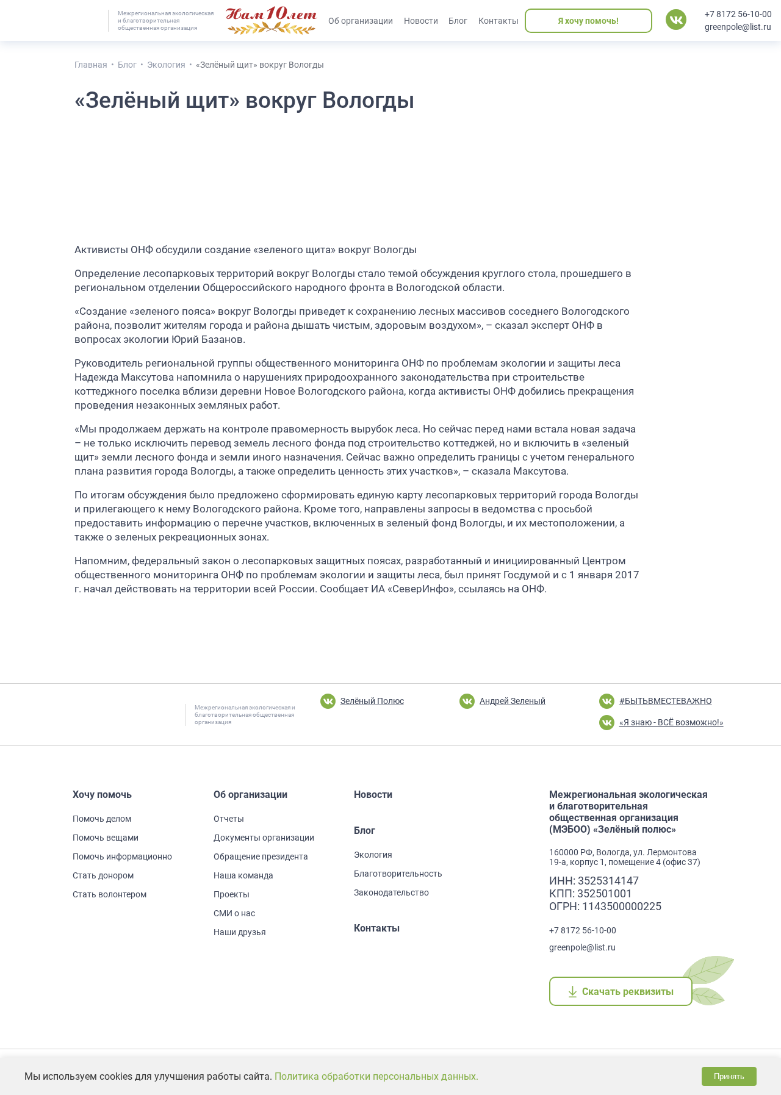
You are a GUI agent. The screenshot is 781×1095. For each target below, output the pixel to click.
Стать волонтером (109, 894)
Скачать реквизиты (627, 991)
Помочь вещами (106, 837)
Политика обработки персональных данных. (376, 1076)
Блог (457, 21)
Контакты (498, 21)
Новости (421, 21)
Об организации (360, 21)
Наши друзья (240, 932)
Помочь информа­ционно (122, 856)
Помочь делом (102, 819)
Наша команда (243, 875)
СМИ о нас (234, 913)
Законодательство (391, 892)
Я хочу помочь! (588, 21)
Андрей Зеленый (512, 701)
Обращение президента (261, 856)
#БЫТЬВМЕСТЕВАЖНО (665, 701)
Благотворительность (398, 873)
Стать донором (103, 875)
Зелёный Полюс (372, 701)
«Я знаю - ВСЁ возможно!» (671, 722)
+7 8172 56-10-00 (738, 14)
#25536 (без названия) (271, 21)
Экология (373, 855)
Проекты (232, 894)
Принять (729, 1076)
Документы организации (264, 837)
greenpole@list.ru (738, 27)
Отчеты (229, 819)
